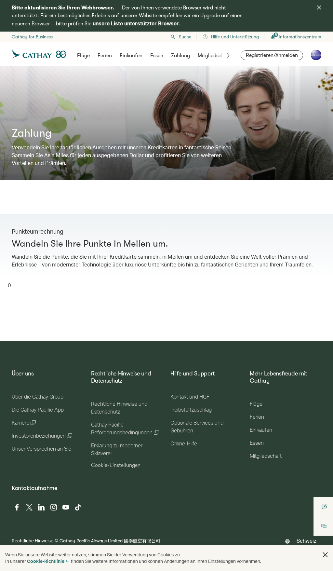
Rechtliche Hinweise (32, 540)
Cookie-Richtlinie (45, 561)
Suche (185, 36)
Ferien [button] (105, 56)
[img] (319, 7)
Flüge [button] (83, 56)
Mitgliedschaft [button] (214, 56)
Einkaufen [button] (131, 56)
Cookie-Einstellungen (115, 465)
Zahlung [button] (180, 56)
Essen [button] (156, 56)
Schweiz (306, 540)
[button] (325, 554)
